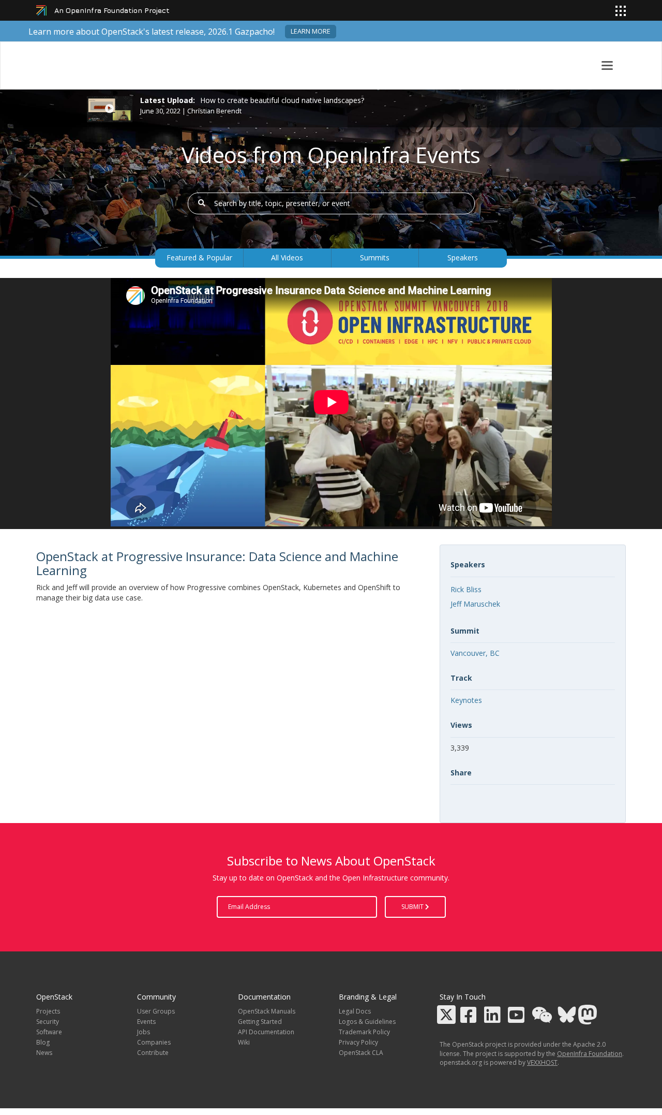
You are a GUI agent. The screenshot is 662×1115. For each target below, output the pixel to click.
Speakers (462, 257)
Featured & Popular (199, 257)
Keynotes (466, 700)
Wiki (244, 1042)
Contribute (153, 1052)
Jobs (143, 1032)
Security (47, 1021)
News (44, 1052)
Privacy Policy (358, 1042)
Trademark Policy (364, 1032)
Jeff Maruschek (475, 604)
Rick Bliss (466, 589)
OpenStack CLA (361, 1052)
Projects (48, 1011)
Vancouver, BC (475, 653)
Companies (154, 1042)
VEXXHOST (542, 1062)
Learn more (310, 31)
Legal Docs (355, 1011)
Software (49, 1032)
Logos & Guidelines (367, 1021)
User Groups (156, 1011)
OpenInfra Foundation (589, 1053)
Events (146, 1021)
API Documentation (266, 1032)
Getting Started (260, 1021)
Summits (374, 257)
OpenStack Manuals (266, 1011)
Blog (43, 1042)
